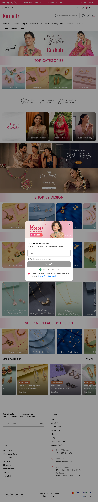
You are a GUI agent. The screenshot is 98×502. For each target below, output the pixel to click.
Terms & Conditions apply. (47, 276)
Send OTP (49, 264)
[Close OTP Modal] (69, 224)
